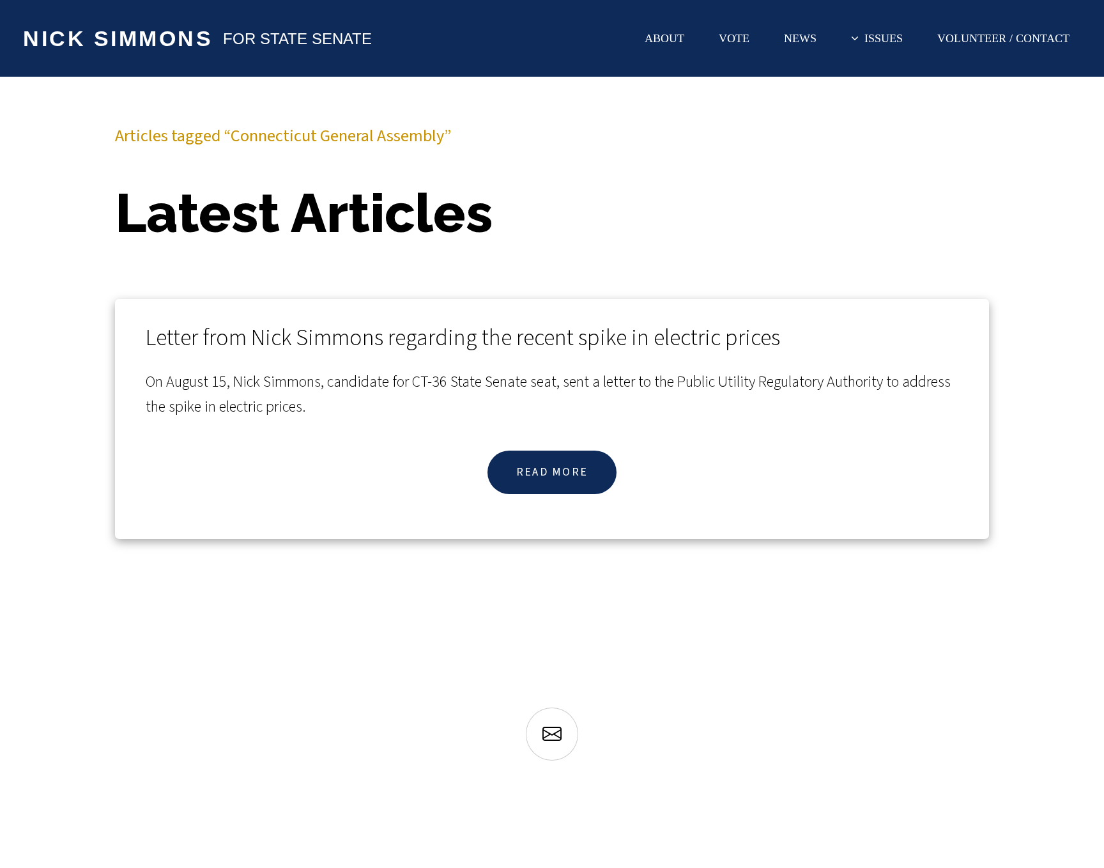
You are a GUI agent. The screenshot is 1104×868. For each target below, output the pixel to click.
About (664, 38)
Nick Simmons (118, 38)
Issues (883, 38)
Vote (734, 38)
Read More (552, 472)
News (800, 38)
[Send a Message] (552, 734)
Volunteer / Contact (1003, 38)
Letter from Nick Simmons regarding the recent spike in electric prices (463, 338)
